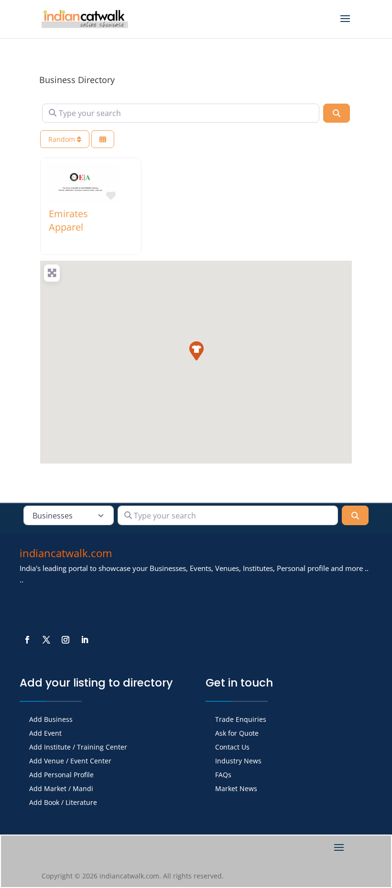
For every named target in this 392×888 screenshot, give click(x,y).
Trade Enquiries (240, 720)
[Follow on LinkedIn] (84, 639)
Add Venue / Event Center (70, 761)
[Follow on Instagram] (65, 639)
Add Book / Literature (63, 803)
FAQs (223, 775)
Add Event (45, 734)
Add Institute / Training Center (78, 747)
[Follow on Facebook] (27, 639)
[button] (196, 350)
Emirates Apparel (68, 220)
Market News (236, 789)
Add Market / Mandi (61, 789)
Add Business (51, 720)
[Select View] (102, 139)
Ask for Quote (237, 734)
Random (62, 139)
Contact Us (232, 747)
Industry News (238, 761)
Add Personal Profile (61, 775)
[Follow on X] (46, 639)
